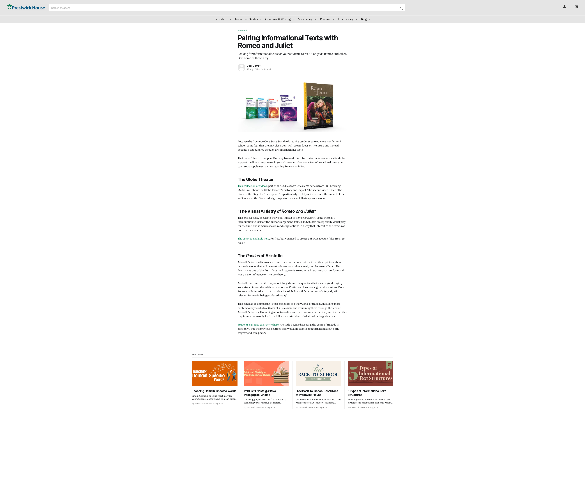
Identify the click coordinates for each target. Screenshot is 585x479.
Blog (364, 19)
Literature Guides (247, 19)
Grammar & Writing (278, 19)
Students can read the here (258, 324)
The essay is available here (253, 238)
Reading (325, 19)
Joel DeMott (254, 65)
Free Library (346, 19)
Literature (221, 19)
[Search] (401, 7)
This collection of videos (252, 186)
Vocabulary (305, 19)
